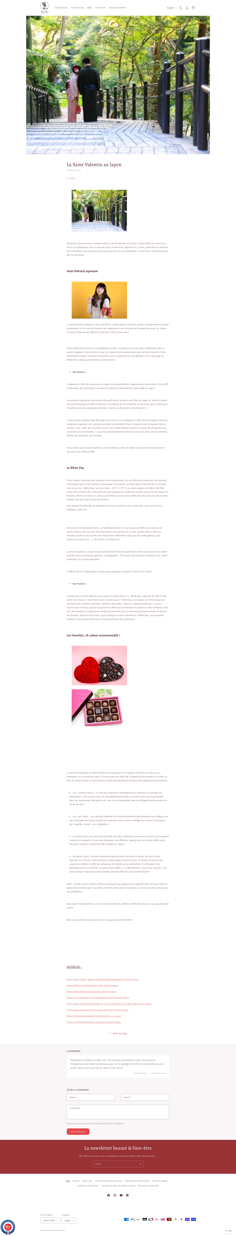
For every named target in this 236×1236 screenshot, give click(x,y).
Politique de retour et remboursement (118, 1185)
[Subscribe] (140, 1164)
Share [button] (72, 178)
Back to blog (120, 1033)
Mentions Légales (160, 1180)
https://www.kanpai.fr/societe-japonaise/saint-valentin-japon (97, 1009)
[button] (118, 8)
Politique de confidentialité (137, 1180)
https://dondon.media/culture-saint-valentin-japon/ (93, 985)
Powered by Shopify (57, 1230)
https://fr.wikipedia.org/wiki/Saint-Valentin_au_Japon (94, 1015)
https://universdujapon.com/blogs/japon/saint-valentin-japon (98, 997)
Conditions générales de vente (108, 1180)
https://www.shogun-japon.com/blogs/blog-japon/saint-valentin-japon (102, 979)
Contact (76, 1180)
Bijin (48, 1230)
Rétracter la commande (148, 1185)
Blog (68, 1180)
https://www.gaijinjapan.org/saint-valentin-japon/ (92, 991)
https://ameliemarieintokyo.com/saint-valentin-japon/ (94, 1022)
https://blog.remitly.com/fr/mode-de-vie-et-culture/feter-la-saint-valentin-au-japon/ (109, 1003)
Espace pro (87, 1180)
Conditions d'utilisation (88, 1185)
